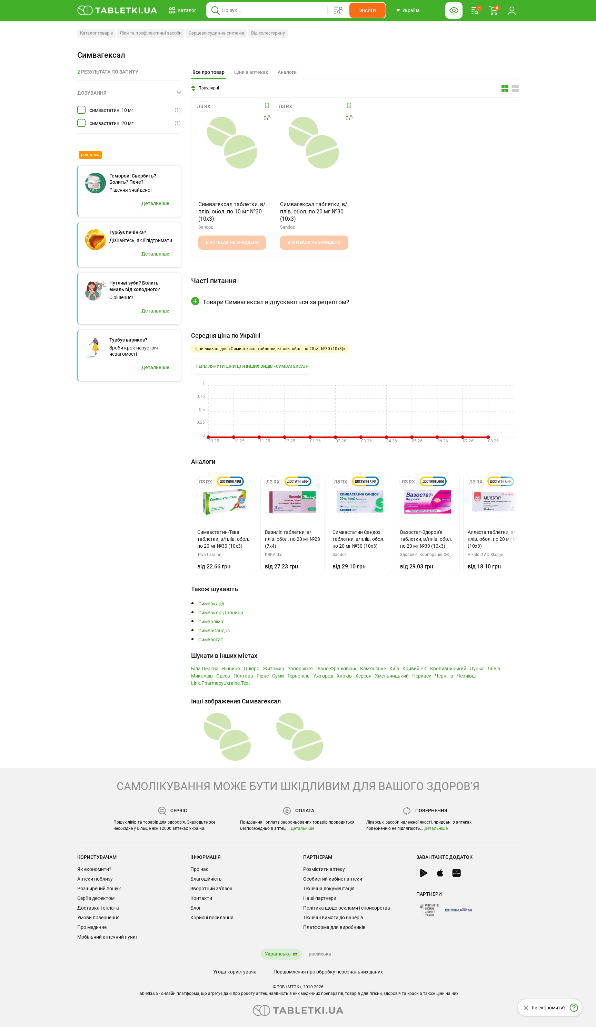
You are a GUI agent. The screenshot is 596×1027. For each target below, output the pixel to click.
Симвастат (210, 640)
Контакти (201, 898)
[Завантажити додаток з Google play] (423, 873)
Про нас (199, 869)
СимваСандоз (214, 631)
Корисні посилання (212, 917)
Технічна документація (329, 888)
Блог (195, 908)
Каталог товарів (96, 33)
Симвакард (211, 604)
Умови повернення (98, 917)
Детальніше (302, 828)
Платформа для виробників (334, 927)
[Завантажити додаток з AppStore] (440, 873)
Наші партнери (319, 898)
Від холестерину (268, 33)
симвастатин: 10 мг (111, 110)
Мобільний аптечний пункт (107, 937)
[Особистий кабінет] (512, 10)
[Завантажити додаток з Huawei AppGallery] (456, 873)
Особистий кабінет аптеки (332, 879)
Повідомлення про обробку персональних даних (328, 972)
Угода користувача (235, 972)
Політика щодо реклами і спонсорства (346, 908)
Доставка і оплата (98, 908)
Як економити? (94, 869)
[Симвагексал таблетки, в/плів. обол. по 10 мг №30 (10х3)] (232, 142)
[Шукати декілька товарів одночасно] (338, 10)
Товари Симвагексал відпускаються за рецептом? (276, 302)
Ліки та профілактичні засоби (151, 33)
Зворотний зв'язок (211, 888)
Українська (278, 954)
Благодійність (206, 879)
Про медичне (92, 927)
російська (320, 954)
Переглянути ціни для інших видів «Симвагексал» (252, 366)
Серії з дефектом (96, 898)
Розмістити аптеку (324, 869)
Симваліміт (211, 622)
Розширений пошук (99, 888)
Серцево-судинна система (216, 33)
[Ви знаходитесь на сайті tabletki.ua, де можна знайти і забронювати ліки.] (117, 10)
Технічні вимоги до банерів (333, 917)
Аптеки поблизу (95, 879)
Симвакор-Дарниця (220, 613)
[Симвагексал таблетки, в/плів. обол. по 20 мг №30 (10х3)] (314, 142)
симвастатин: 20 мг (111, 123)
